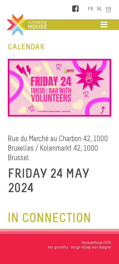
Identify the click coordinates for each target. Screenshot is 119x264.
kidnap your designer (96, 247)
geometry (61, 247)
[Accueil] (26, 25)
